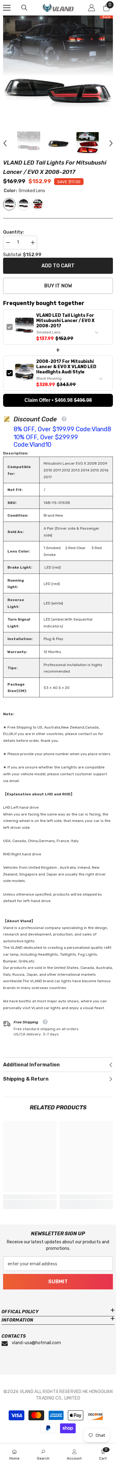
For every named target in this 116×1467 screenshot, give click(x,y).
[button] (5, 143)
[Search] (24, 7)
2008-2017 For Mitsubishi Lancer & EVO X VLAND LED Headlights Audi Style (66, 367)
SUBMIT (58, 1281)
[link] (30, 1196)
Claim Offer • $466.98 (58, 400)
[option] (58, 70)
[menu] (7, 7)
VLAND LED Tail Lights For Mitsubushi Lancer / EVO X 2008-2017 (65, 321)
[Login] (91, 7)
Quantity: (13, 232)
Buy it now (58, 286)
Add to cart (58, 266)
